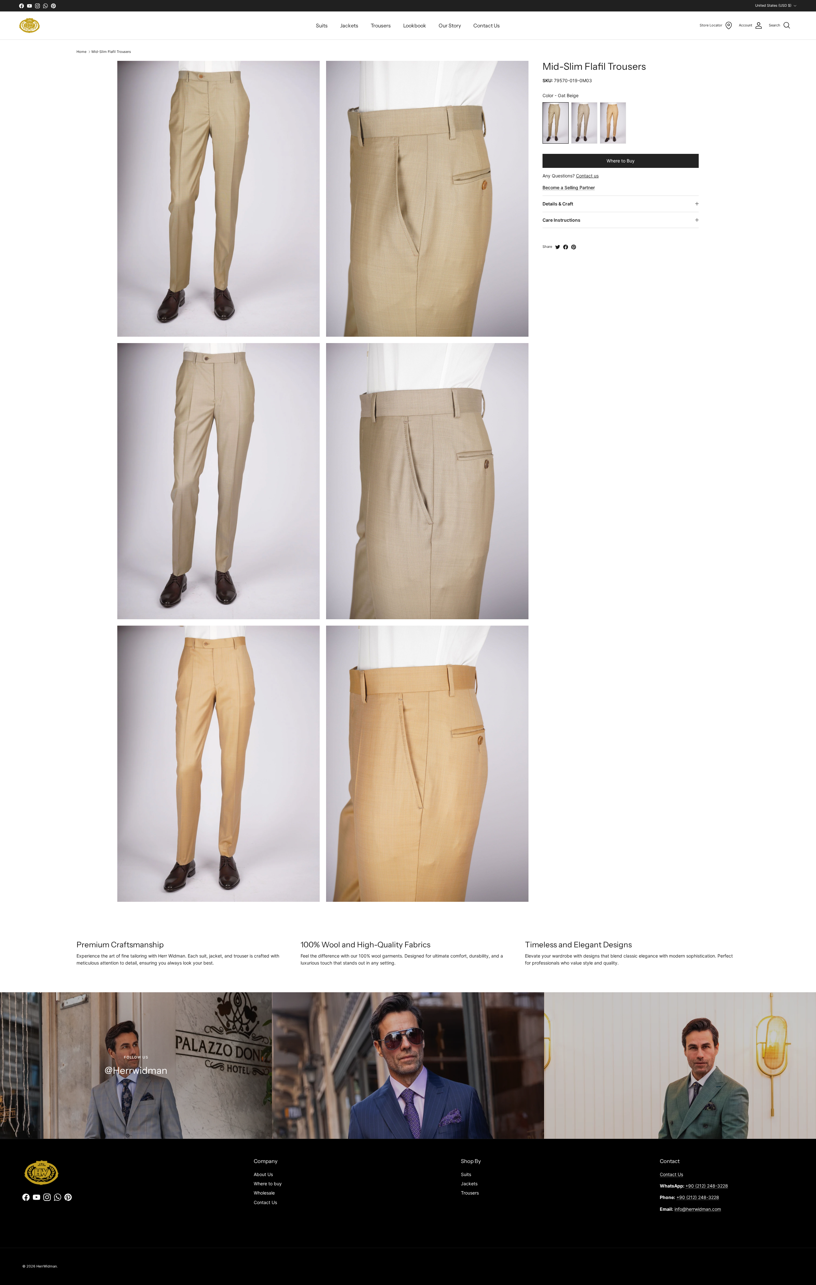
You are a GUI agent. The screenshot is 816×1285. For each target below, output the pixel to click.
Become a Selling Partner (569, 187)
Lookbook (414, 25)
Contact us (587, 175)
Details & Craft (558, 203)
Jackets (349, 25)
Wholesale (264, 1192)
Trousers (381, 25)
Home (81, 51)
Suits (322, 25)
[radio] (556, 123)
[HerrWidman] (29, 25)
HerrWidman (46, 1266)
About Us (263, 1174)
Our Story (450, 25)
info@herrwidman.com (697, 1209)
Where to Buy (621, 160)
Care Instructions (561, 220)
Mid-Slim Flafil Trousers (111, 51)
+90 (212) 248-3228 (706, 1185)
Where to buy (268, 1183)
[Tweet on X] (557, 247)
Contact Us (486, 25)
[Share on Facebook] (565, 247)
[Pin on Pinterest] (573, 247)
